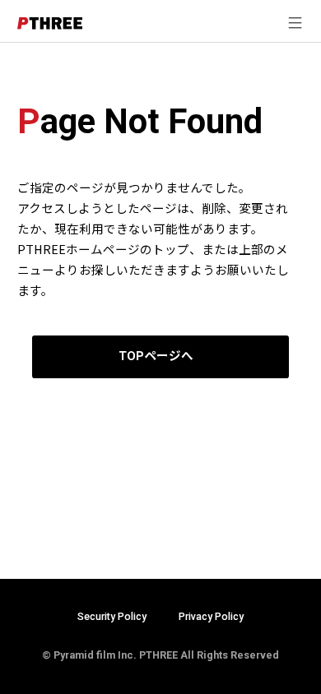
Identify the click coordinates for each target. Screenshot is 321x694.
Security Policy (112, 616)
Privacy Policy (211, 616)
